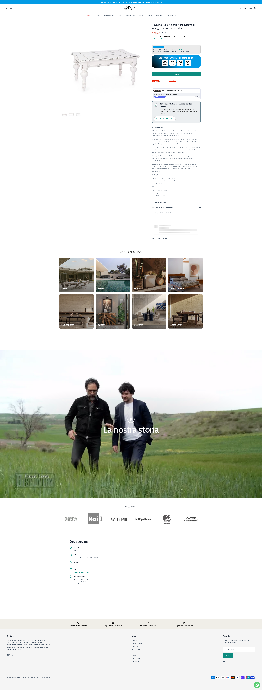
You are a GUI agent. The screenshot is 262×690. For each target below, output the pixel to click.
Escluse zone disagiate (159, 39)
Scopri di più (180, 49)
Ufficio (141, 15)
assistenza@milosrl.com (81, 572)
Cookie (134, 655)
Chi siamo (135, 640)
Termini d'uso (136, 649)
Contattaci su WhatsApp (165, 119)
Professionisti (171, 15)
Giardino (97, 15)
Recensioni (135, 661)
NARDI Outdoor (109, 15)
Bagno (150, 15)
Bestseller (159, 15)
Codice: (155, 2)
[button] (131, 419)
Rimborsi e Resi (137, 643)
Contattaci (135, 646)
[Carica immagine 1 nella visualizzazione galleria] (104, 66)
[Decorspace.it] (131, 8)
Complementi (130, 15)
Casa (120, 15)
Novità (88, 15)
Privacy (134, 652)
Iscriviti (228, 655)
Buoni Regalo (136, 658)
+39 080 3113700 (79, 565)
